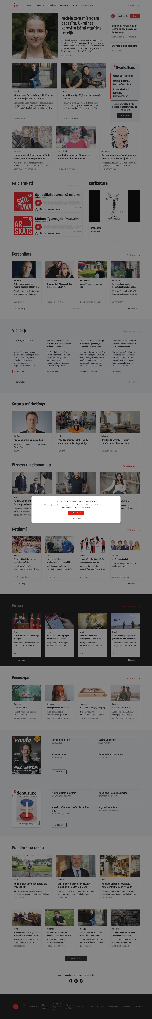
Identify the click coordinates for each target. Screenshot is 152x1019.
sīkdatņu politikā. (84, 507)
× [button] (118, 498)
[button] (76, 518)
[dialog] (76, 509)
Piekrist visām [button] (76, 513)
